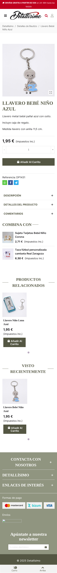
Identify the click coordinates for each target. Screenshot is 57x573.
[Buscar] (46, 15)
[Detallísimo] (25, 15)
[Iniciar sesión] (52, 15)
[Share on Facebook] (10, 182)
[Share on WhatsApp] (4, 182)
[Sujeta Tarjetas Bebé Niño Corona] (7, 237)
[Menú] (5, 15)
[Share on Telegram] (16, 182)
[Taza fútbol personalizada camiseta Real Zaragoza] (7, 254)
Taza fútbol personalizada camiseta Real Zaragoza (31, 251)
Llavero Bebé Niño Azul (13, 409)
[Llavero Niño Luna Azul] (14, 305)
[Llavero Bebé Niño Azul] (50, 92)
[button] (27, 93)
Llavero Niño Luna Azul (13, 322)
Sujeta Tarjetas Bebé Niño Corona (30, 234)
